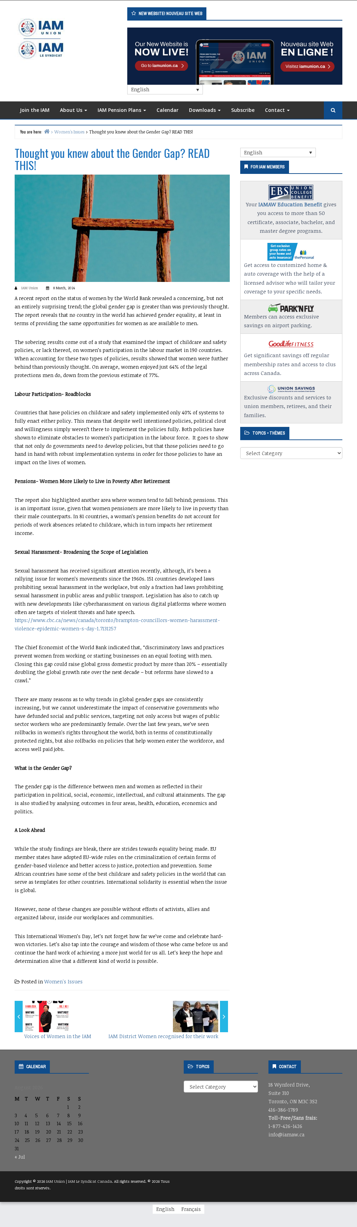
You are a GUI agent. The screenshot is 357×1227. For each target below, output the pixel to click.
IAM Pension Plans (120, 110)
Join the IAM (35, 110)
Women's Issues (63, 981)
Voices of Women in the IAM (57, 1036)
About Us (72, 110)
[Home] (47, 131)
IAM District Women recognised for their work (163, 1036)
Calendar (167, 110)
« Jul (20, 1156)
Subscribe (243, 110)
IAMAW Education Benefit (290, 204)
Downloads (203, 110)
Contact (275, 110)
